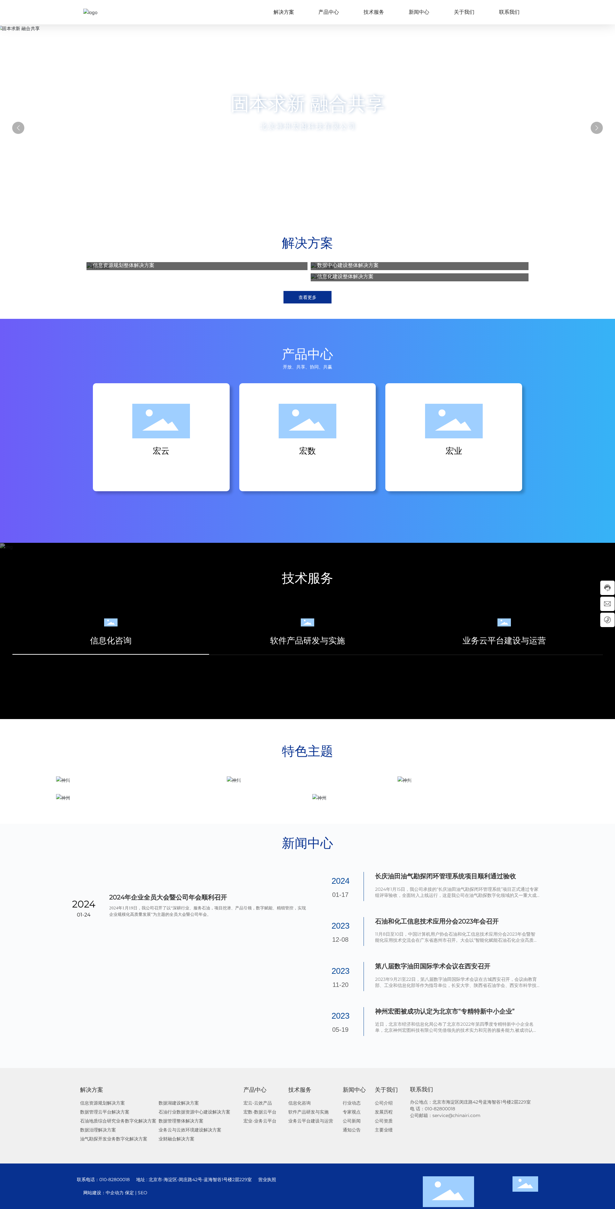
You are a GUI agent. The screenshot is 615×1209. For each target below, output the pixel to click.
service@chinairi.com (457, 1115)
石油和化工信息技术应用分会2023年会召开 (437, 921)
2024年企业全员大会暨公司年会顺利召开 (168, 1007)
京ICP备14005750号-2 (100, 1193)
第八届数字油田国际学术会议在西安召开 (432, 966)
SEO (188, 1193)
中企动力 (161, 1193)
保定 (175, 1193)
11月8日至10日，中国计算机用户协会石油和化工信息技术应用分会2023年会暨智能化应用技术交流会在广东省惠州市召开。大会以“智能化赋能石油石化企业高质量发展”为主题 (456, 940)
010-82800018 (440, 1109)
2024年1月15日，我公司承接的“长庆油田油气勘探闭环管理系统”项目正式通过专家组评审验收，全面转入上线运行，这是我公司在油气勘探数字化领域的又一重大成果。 (456, 895)
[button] (296, 204)
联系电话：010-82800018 (103, 1179)
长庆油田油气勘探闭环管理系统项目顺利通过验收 (445, 876)
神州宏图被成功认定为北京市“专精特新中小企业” (445, 1011)
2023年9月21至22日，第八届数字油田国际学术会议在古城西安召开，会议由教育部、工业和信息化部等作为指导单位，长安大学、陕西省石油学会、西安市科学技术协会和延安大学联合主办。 (456, 985)
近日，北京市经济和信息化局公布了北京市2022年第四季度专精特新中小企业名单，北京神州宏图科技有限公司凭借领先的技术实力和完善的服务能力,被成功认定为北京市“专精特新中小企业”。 (456, 1030)
